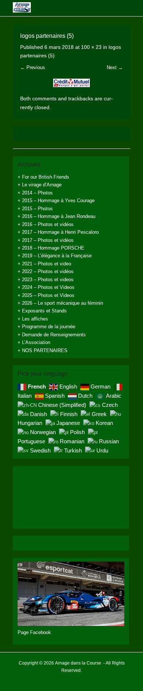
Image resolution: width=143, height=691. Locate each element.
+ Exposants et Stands (42, 311)
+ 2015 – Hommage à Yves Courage (56, 200)
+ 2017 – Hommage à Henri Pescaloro (58, 232)
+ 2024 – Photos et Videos (46, 287)
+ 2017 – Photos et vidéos (46, 240)
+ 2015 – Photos (35, 208)
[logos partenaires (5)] (71, 83)
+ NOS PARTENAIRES (42, 350)
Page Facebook (34, 632)
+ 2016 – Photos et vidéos (46, 224)
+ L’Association (34, 342)
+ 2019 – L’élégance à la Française (55, 255)
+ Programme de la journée (46, 326)
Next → (115, 67)
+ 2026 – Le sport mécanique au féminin (60, 303)
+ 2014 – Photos (35, 193)
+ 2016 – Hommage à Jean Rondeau (56, 216)
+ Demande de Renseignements (52, 334)
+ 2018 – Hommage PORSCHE (51, 248)
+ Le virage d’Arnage (40, 184)
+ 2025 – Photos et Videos (46, 295)
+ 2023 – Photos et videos (46, 279)
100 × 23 (91, 47)
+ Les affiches (33, 319)
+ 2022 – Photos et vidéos (46, 271)
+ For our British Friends (43, 177)
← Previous (32, 67)
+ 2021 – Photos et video (44, 263)
